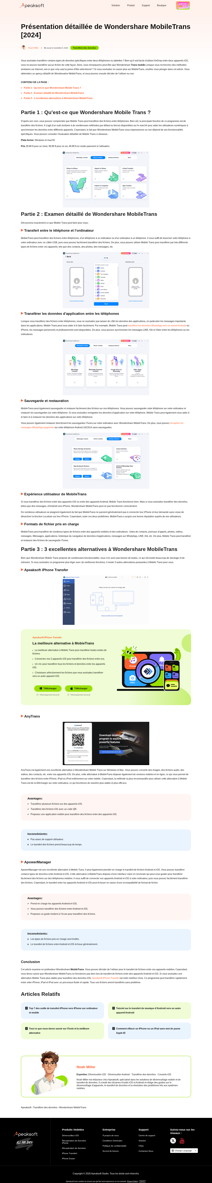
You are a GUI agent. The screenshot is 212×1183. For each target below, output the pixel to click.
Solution (115, 5)
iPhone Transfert (69, 1153)
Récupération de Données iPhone (74, 1141)
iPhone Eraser (68, 1158)
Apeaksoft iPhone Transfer (47, 637)
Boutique (161, 5)
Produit (131, 5)
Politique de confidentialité (114, 1146)
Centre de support (147, 1135)
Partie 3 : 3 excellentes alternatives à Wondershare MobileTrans (58, 98)
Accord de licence (111, 1151)
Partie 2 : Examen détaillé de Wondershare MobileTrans (54, 93)
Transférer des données (84, 48)
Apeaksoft (26, 1107)
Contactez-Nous (146, 1151)
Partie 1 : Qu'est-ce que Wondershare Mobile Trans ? (52, 88)
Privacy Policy (132, 1181)
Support (146, 5)
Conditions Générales (112, 1140)
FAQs (141, 1146)
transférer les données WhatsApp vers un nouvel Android (157, 325)
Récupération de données (74, 1148)
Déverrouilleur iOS (70, 1135)
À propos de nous (111, 1135)
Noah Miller (33, 48)
